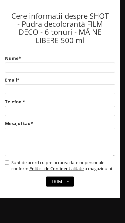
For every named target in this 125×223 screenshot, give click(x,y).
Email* (12, 80)
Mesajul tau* (19, 123)
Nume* (13, 58)
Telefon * (15, 102)
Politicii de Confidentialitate (56, 168)
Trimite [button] (60, 181)
